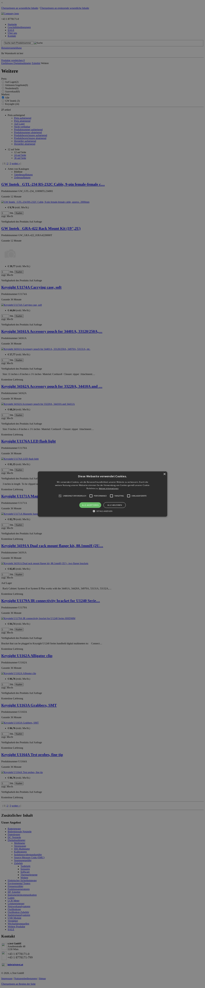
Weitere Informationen (109, 488)
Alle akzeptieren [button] (90, 505)
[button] (102, 494)
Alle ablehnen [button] (114, 505)
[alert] (102, 494)
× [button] (164, 474)
